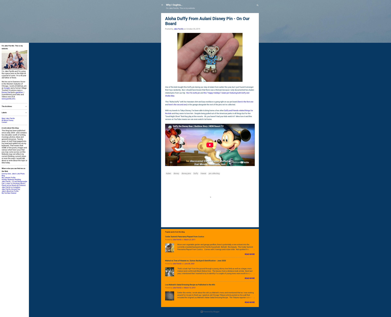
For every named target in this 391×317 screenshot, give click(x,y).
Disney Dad (6, 92)
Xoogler (7, 88)
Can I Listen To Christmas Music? (13, 183)
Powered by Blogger (211, 312)
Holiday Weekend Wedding (11, 180)
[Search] (257, 5)
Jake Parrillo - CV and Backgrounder (14, 181)
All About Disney (7, 120)
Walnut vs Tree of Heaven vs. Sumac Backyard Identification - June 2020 (195, 261)
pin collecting (214, 173)
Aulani (168, 173)
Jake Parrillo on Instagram (11, 187)
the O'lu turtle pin (193, 93)
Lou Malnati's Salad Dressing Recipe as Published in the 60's (190, 285)
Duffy (196, 173)
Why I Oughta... (174, 4)
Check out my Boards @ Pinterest (14, 185)
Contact (4, 122)
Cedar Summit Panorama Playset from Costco (184, 237)
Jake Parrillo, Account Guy (11, 189)
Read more (250, 254)
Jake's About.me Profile (10, 191)
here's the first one (245, 102)
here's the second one (178, 104)
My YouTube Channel (9, 193)
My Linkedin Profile (8, 178)
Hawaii (203, 173)
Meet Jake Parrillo (8, 118)
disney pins (186, 173)
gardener (19, 92)
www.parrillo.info (8, 99)
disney (176, 173)
